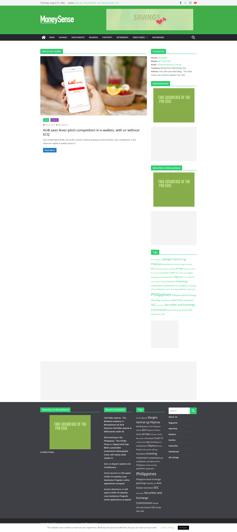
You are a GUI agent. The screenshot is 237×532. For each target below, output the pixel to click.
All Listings (174, 457)
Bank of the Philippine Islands (181, 264)
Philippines (161, 294)
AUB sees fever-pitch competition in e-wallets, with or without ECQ (91, 132)
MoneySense (63, 125)
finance (185, 277)
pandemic (182, 289)
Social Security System (178, 310)
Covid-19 (173, 272)
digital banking (152, 442)
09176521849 (165, 61)
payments (191, 289)
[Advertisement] (174, 144)
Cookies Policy (47, 452)
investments (169, 285)
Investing (181, 281)
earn (160, 277)
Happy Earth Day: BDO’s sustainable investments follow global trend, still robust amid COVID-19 (116, 451)
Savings (63, 37)
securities (160, 305)
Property (107, 37)
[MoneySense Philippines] (43, 37)
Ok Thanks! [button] (183, 528)
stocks (154, 314)
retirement (189, 300)
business (187, 269)
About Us (173, 417)
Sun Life (161, 314)
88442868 (162, 57)
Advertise (173, 428)
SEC (153, 305)
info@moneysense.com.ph (169, 64)
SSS (190, 309)
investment (157, 285)
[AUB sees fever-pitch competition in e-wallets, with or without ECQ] (93, 85)
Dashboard (158, 37)
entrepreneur (167, 277)
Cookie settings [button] (167, 527)
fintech (191, 277)
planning (155, 300)
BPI (176, 268)
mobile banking (171, 289)
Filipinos (178, 276)
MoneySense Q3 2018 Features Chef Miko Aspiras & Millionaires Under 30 (117, 428)
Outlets (172, 440)
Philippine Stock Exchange (184, 295)
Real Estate (177, 300)
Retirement (122, 37)
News (52, 37)
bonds (172, 269)
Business (93, 37)
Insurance (171, 281)
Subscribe (173, 445)
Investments (78, 37)
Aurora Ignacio (156, 259)
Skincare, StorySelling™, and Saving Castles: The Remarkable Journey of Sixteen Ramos (97, 4)
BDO (153, 268)
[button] (146, 37)
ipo (176, 285)
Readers (172, 434)
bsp (181, 268)
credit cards (182, 273)
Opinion (55, 120)
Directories (139, 37)
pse (169, 300)
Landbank (182, 285)
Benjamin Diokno (162, 269)
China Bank (163, 273)
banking (166, 264)
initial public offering (158, 282)
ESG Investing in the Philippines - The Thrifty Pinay (115, 441)
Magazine (173, 422)
